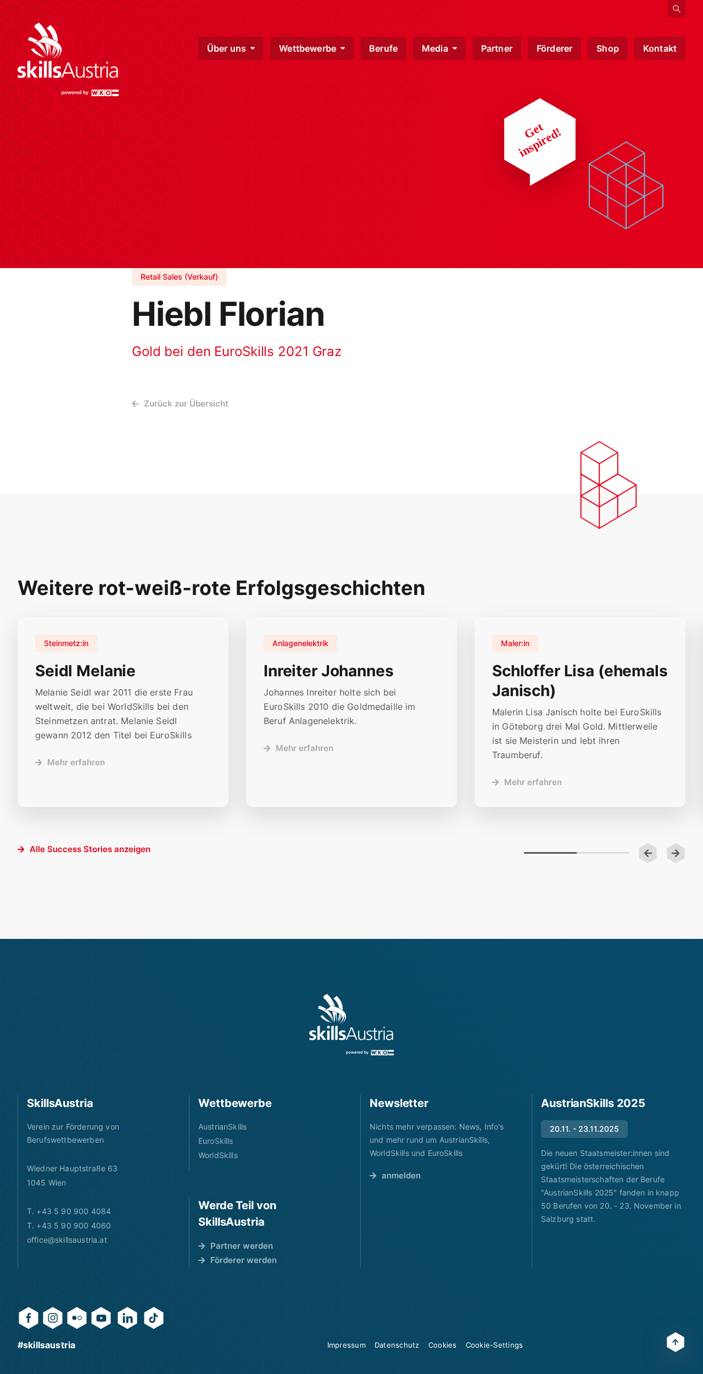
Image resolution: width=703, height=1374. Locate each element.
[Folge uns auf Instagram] (53, 1318)
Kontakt (660, 48)
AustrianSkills (222, 1126)
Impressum (346, 1344)
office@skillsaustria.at (67, 1239)
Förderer (554, 48)
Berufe (383, 48)
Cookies (442, 1344)
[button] (647, 853)
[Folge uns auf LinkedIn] (127, 1318)
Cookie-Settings (494, 1344)
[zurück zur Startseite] (68, 59)
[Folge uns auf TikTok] (154, 1318)
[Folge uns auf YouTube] (101, 1318)
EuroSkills (215, 1140)
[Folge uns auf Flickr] (77, 1318)
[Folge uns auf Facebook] (29, 1318)
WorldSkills (218, 1155)
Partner (496, 48)
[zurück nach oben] (675, 1342)
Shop (607, 48)
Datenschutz (397, 1344)
